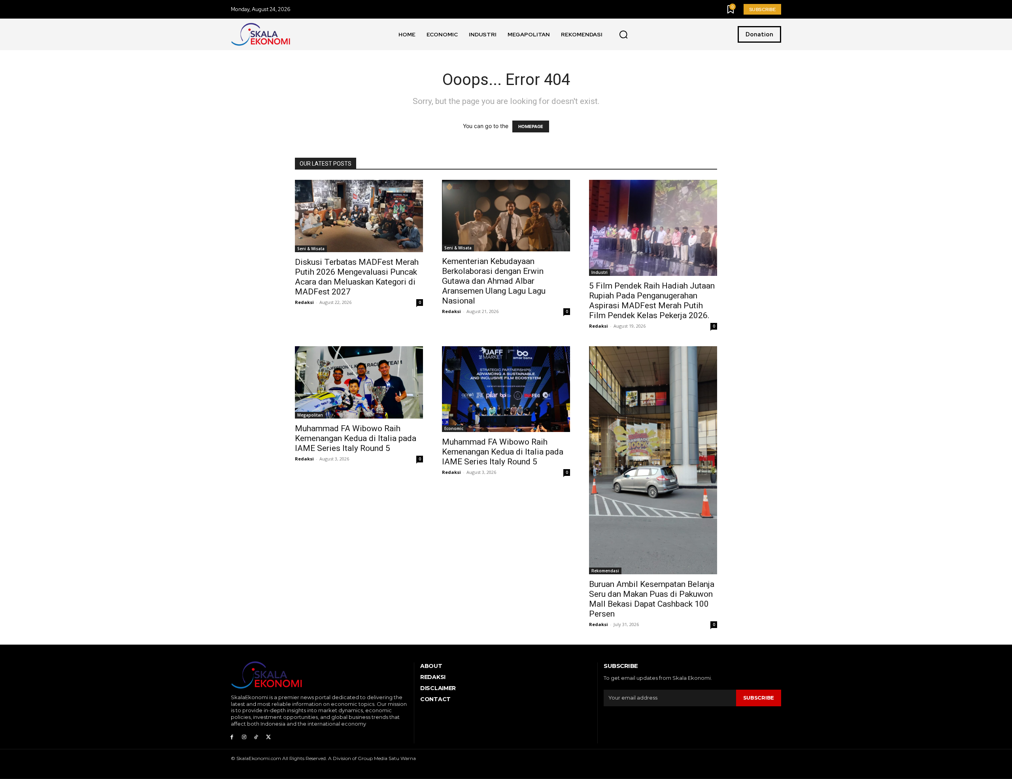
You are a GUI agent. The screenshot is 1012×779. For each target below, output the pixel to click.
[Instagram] (244, 737)
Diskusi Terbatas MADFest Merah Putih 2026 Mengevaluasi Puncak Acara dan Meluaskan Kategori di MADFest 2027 (357, 276)
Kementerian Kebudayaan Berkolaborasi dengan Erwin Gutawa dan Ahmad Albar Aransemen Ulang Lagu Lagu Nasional (494, 281)
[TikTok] (256, 737)
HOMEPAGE (530, 126)
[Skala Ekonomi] (260, 34)
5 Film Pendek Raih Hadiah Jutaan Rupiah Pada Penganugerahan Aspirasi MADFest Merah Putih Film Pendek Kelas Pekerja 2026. (652, 300)
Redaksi (304, 302)
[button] (623, 34)
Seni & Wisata (311, 248)
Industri (599, 272)
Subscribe (758, 697)
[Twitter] (268, 737)
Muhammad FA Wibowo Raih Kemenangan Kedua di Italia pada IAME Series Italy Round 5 (355, 438)
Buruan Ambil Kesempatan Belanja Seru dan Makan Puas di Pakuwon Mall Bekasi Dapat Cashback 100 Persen (651, 599)
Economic (453, 428)
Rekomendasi (605, 570)
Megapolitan (310, 415)
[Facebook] (232, 737)
